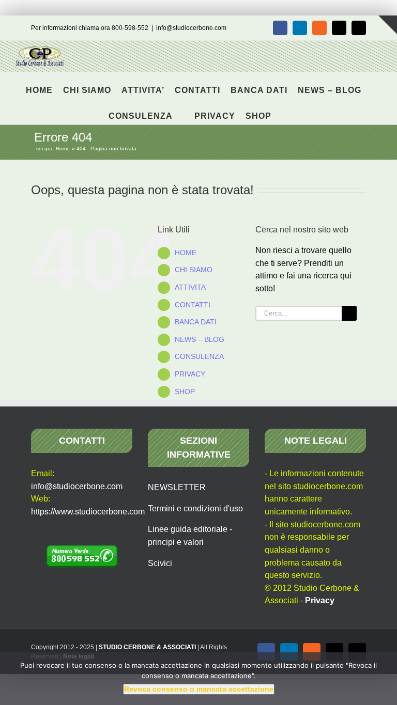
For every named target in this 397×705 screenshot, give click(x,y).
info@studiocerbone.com (191, 28)
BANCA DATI (196, 322)
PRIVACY (190, 374)
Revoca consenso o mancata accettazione (198, 689)
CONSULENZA (199, 356)
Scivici (160, 563)
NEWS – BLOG (199, 339)
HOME (185, 252)
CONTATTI (192, 305)
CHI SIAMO (193, 269)
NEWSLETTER (177, 487)
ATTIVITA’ (191, 287)
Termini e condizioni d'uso (195, 508)
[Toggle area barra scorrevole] (387, 24)
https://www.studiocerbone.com (88, 511)
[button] (285, 111)
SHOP (185, 391)
